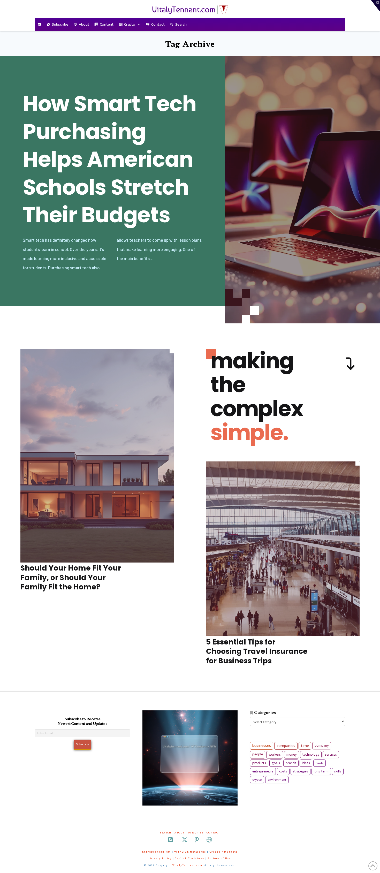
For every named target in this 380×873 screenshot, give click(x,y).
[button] (375, 6)
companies (286, 745)
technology (310, 754)
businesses (261, 745)
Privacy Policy (160, 858)
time (305, 745)
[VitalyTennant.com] (39, 24)
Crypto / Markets (223, 852)
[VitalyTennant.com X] (184, 839)
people (257, 754)
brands (291, 763)
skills (337, 771)
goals (276, 763)
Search (181, 24)
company (322, 745)
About (84, 24)
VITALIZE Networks (190, 852)
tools (319, 763)
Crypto (129, 24)
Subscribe (60, 24)
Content (106, 24)
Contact (158, 24)
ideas (306, 763)
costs (283, 771)
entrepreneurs (262, 771)
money (291, 754)
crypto (257, 780)
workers (275, 754)
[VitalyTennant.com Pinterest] (197, 839)
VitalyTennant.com (187, 865)
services (331, 754)
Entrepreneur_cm (156, 852)
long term (321, 771)
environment (277, 780)
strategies (300, 771)
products (259, 763)
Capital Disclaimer (189, 858)
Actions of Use (219, 858)
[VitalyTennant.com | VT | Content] (209, 839)
